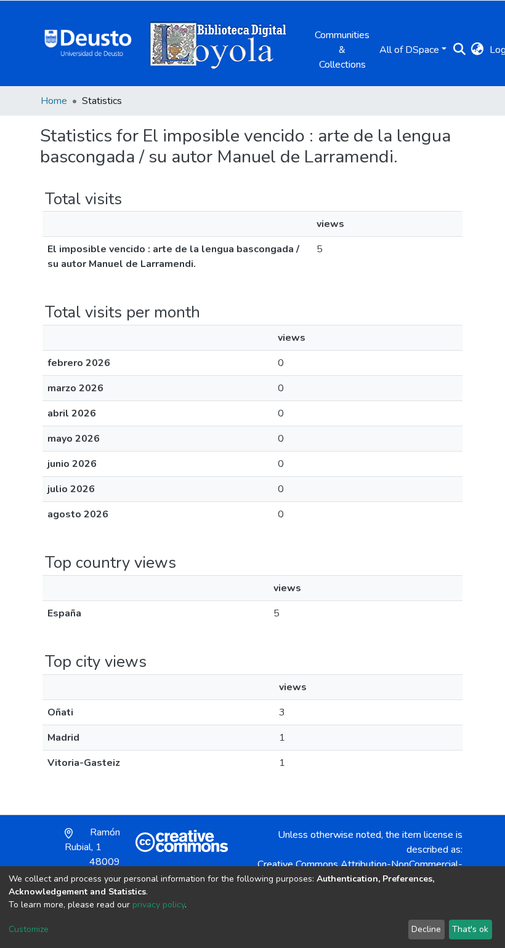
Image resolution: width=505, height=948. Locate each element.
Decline (426, 929)
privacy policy (158, 904)
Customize (29, 929)
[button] (477, 49)
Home (54, 101)
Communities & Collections (342, 49)
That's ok (470, 929)
